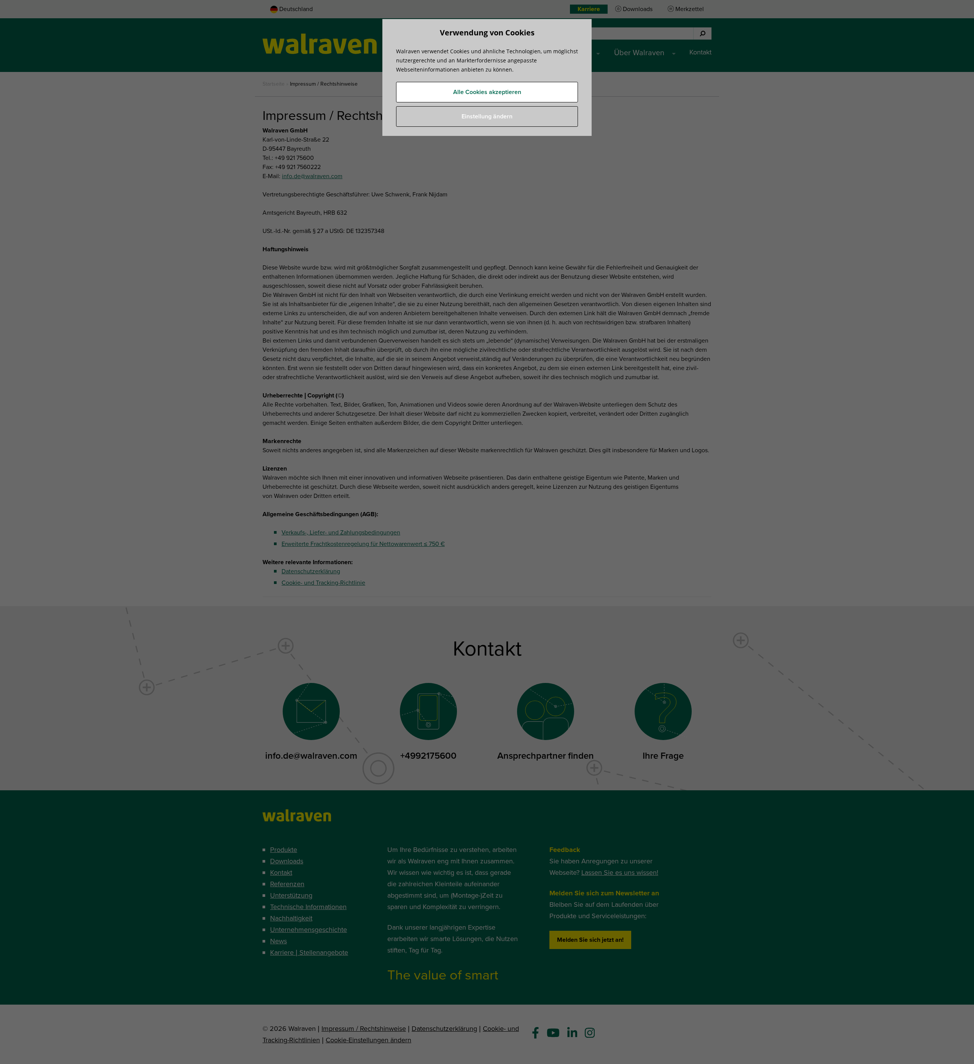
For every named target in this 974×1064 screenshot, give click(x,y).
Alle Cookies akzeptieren (487, 92)
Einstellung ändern (487, 116)
